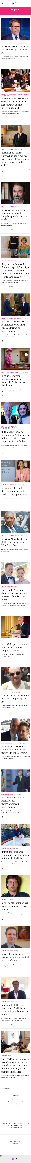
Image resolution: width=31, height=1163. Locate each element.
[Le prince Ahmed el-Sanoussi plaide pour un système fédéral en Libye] (15, 522)
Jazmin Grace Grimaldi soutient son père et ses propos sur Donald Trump (14, 749)
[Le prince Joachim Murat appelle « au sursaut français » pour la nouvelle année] (15, 193)
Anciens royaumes (12, 43)
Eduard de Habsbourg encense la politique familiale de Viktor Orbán (15, 957)
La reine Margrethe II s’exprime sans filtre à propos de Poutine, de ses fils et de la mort (15, 380)
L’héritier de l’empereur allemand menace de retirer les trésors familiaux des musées (15, 595)
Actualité (3, 43)
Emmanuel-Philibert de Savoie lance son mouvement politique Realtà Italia (15, 855)
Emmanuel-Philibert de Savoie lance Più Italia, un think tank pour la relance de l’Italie (15, 1009)
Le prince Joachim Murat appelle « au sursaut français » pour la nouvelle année (14, 214)
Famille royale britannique (8, 484)
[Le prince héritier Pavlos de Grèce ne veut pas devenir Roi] (15, 29)
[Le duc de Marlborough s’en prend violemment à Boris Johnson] (15, 886)
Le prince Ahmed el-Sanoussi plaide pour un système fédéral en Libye (15, 542)
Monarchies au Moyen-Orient (9, 427)
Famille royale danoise (13, 372)
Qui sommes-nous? (15, 1141)
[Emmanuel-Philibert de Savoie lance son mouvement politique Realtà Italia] (15, 835)
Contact (15, 1143)
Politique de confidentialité (15, 1102)
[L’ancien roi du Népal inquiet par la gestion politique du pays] (15, 678)
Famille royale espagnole (14, 318)
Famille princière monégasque (9, 743)
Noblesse (3, 899)
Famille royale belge (7, 794)
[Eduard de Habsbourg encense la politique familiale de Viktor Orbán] (15, 937)
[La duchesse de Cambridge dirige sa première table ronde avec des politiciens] (15, 471)
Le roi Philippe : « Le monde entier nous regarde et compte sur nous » (15, 647)
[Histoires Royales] (15, 3)
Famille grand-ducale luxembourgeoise (18, 94)
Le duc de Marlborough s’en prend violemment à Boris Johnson (15, 906)
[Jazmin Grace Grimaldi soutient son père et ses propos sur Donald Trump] (15, 729)
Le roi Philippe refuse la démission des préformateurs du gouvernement (12, 802)
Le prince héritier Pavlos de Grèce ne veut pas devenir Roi (14, 49)
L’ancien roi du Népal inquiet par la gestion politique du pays (15, 698)
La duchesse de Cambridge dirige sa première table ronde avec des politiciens (14, 491)
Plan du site (15, 1100)
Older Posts (6, 1088)
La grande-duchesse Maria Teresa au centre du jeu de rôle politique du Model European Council (14, 103)
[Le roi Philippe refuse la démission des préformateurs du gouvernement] (15, 780)
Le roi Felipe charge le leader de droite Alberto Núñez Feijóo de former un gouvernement (15, 326)
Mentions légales (15, 1104)
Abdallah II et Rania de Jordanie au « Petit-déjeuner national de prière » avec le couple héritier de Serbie (15, 436)
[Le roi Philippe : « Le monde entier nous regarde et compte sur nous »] (15, 627)
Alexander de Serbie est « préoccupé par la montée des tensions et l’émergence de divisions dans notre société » (15, 159)
